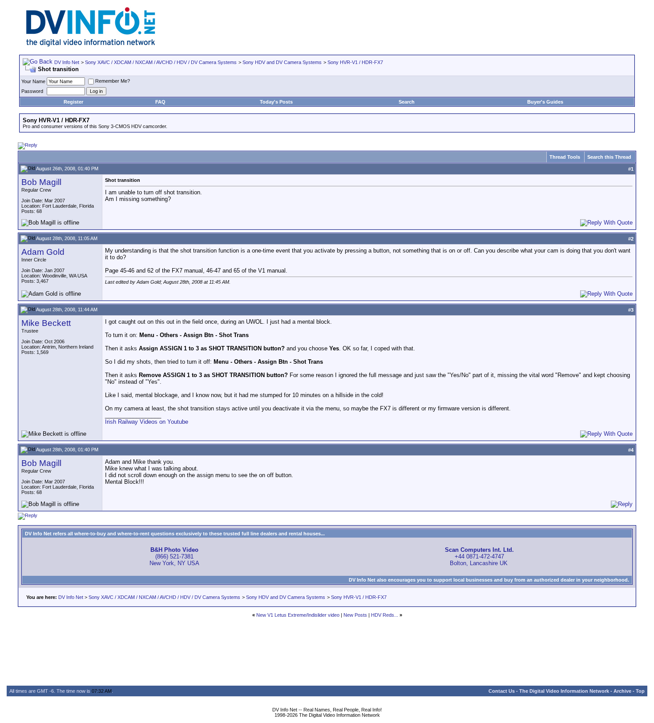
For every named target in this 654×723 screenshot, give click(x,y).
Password (32, 91)
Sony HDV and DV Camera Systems (282, 62)
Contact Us (501, 691)
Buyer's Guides (545, 101)
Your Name (33, 81)
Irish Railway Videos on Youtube (146, 421)
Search (407, 101)
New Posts (355, 615)
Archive (622, 691)
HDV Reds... (384, 615)
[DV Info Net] (90, 44)
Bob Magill (41, 182)
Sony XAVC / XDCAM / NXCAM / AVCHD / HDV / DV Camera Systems (161, 62)
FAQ (160, 101)
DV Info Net (66, 62)
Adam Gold (43, 252)
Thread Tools (564, 157)
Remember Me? (112, 81)
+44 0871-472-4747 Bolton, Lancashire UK (479, 556)
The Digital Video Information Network (564, 691)
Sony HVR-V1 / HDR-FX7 (355, 62)
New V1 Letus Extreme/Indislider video (297, 615)
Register (73, 101)
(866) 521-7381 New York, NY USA (174, 556)
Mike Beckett (46, 323)
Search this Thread (609, 157)
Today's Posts (276, 101)
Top (640, 691)
